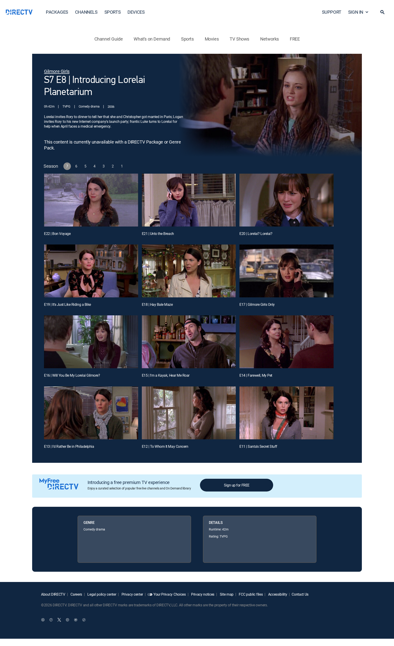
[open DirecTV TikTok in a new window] (84, 620)
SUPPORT (331, 12)
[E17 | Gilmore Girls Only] (286, 271)
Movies (212, 39)
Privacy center (132, 594)
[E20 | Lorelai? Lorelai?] (286, 200)
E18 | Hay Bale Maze (157, 304)
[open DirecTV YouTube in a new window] (76, 620)
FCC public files (250, 594)
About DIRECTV (53, 594)
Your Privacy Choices (169, 594)
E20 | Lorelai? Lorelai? (255, 233)
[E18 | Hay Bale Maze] (189, 271)
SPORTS (112, 12)
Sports (187, 39)
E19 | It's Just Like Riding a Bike (67, 304)
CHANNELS (86, 12)
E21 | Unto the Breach (158, 233)
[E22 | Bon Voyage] (91, 200)
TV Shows (239, 39)
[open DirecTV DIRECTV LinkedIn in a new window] (43, 620)
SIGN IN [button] (355, 12)
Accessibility (277, 594)
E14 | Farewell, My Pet (255, 375)
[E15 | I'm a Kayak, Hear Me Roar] (189, 341)
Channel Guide (108, 39)
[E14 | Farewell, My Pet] (286, 341)
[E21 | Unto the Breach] (189, 200)
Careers (76, 594)
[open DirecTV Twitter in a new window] (59, 620)
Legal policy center (101, 594)
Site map (226, 594)
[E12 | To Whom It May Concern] (189, 412)
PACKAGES (57, 12)
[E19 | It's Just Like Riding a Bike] (91, 271)
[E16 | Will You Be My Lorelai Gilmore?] (91, 341)
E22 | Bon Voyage (57, 233)
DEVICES (136, 12)
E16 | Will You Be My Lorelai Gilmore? (72, 375)
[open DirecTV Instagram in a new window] (67, 620)
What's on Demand (152, 39)
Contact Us (300, 594)
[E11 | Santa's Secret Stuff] (286, 412)
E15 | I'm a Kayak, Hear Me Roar (165, 375)
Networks (269, 39)
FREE (295, 39)
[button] (382, 12)
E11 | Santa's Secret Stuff (258, 446)
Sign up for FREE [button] (236, 485)
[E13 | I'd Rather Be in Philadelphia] (91, 412)
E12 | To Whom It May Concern (165, 446)
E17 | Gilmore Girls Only (257, 304)
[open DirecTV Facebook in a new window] (51, 620)
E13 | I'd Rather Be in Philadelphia (69, 446)
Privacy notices (202, 594)
